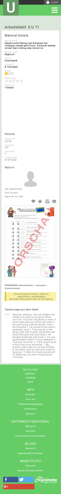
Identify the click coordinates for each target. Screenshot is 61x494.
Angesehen (10, 145)
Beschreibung (11, 41)
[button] (10, 479)
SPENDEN (30, 378)
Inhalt (7, 314)
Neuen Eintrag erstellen (30, 470)
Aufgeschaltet (11, 158)
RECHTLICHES (30, 369)
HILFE (30, 382)
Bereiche (30, 431)
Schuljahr (9, 64)
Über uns (30, 399)
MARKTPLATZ (30, 461)
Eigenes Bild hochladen (30, 453)
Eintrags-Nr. (10, 139)
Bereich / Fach (11, 52)
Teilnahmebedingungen (30, 404)
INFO (30, 390)
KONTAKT (30, 374)
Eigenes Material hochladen (30, 436)
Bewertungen (11, 78)
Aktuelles (30, 394)
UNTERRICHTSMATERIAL (30, 421)
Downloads (10, 151)
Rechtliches (30, 409)
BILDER (30, 444)
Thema (8, 58)
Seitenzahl (9, 85)
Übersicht (30, 426)
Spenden (30, 413)
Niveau (8, 71)
